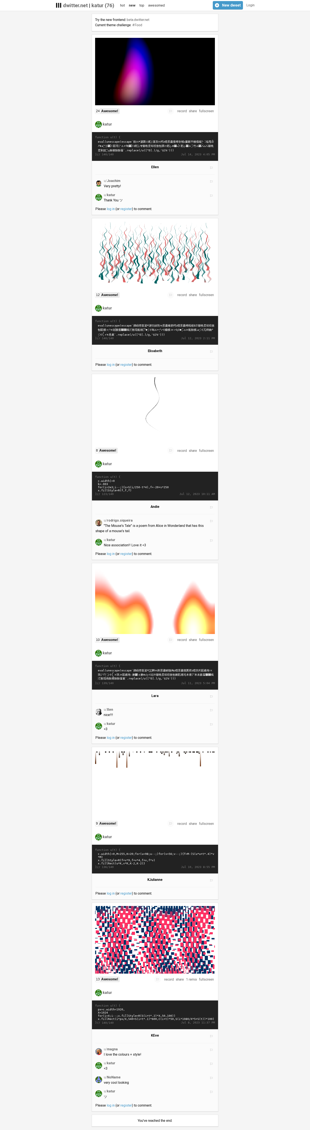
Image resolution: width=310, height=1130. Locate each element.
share (193, 111)
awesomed (156, 5)
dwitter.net (75, 5)
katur (107, 124)
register (126, 209)
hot (122, 5)
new (132, 5)
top (141, 5)
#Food (137, 25)
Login (250, 5)
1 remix (191, 979)
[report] (170, 111)
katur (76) (103, 5)
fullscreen (206, 111)
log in (111, 209)
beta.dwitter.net (138, 20)
